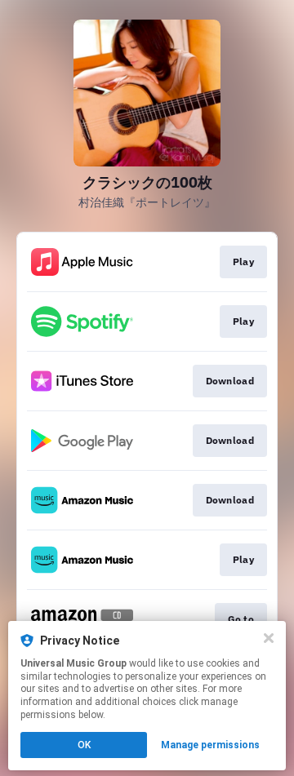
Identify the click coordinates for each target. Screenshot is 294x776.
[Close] (269, 638)
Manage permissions (210, 745)
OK (84, 745)
